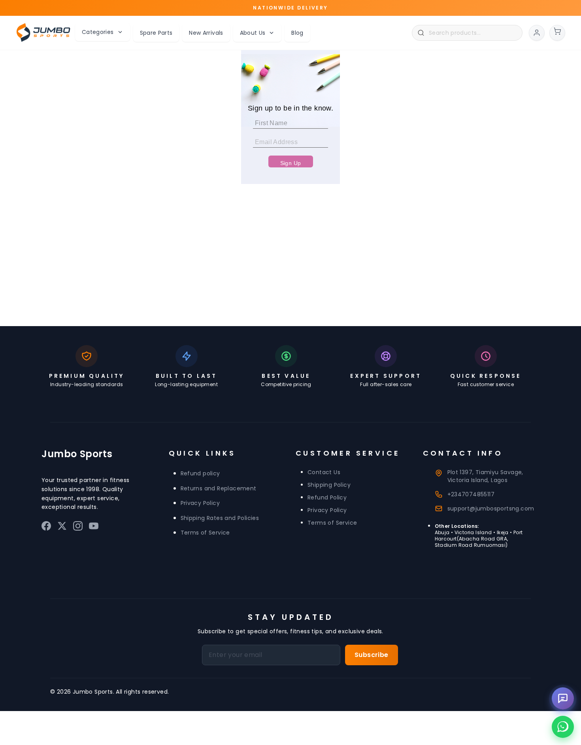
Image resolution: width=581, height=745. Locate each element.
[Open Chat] (563, 698)
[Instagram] (78, 527)
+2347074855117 (471, 494)
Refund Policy (327, 497)
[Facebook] (46, 527)
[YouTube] (93, 527)
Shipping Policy (329, 485)
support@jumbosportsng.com (490, 508)
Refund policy (200, 473)
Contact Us (323, 472)
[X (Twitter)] (62, 527)
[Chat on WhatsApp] (563, 727)
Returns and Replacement (219, 488)
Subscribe (372, 654)
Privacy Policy (200, 503)
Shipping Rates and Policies (220, 518)
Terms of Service (205, 533)
